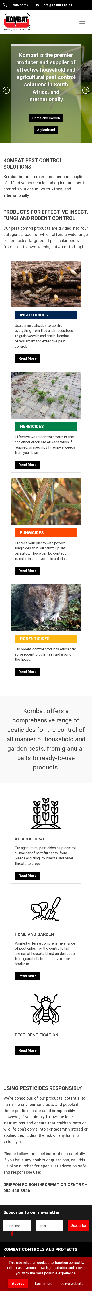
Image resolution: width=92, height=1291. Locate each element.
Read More (28, 358)
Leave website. (72, 1283)
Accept (18, 1283)
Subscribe (78, 1225)
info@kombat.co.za (57, 5)
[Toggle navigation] (82, 21)
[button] (6, 90)
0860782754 (19, 5)
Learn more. (44, 1283)
